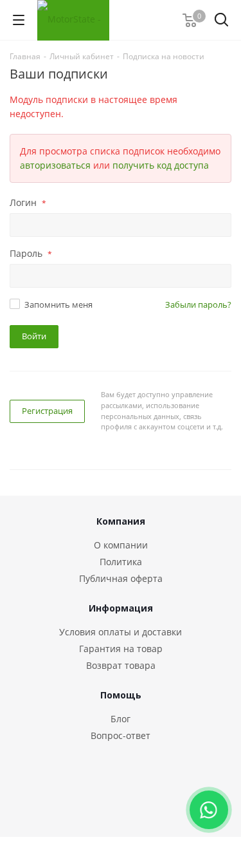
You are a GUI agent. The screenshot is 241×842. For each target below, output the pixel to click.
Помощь (120, 695)
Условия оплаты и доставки (120, 632)
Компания (120, 521)
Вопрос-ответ (120, 735)
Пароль (31, 253)
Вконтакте (109, 803)
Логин (28, 202)
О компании (121, 545)
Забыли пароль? (198, 304)
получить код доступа (160, 165)
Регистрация (47, 410)
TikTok (141, 803)
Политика (121, 562)
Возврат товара (121, 665)
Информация (121, 608)
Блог (120, 719)
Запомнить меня (58, 304)
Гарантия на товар (121, 648)
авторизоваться (55, 165)
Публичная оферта (121, 578)
